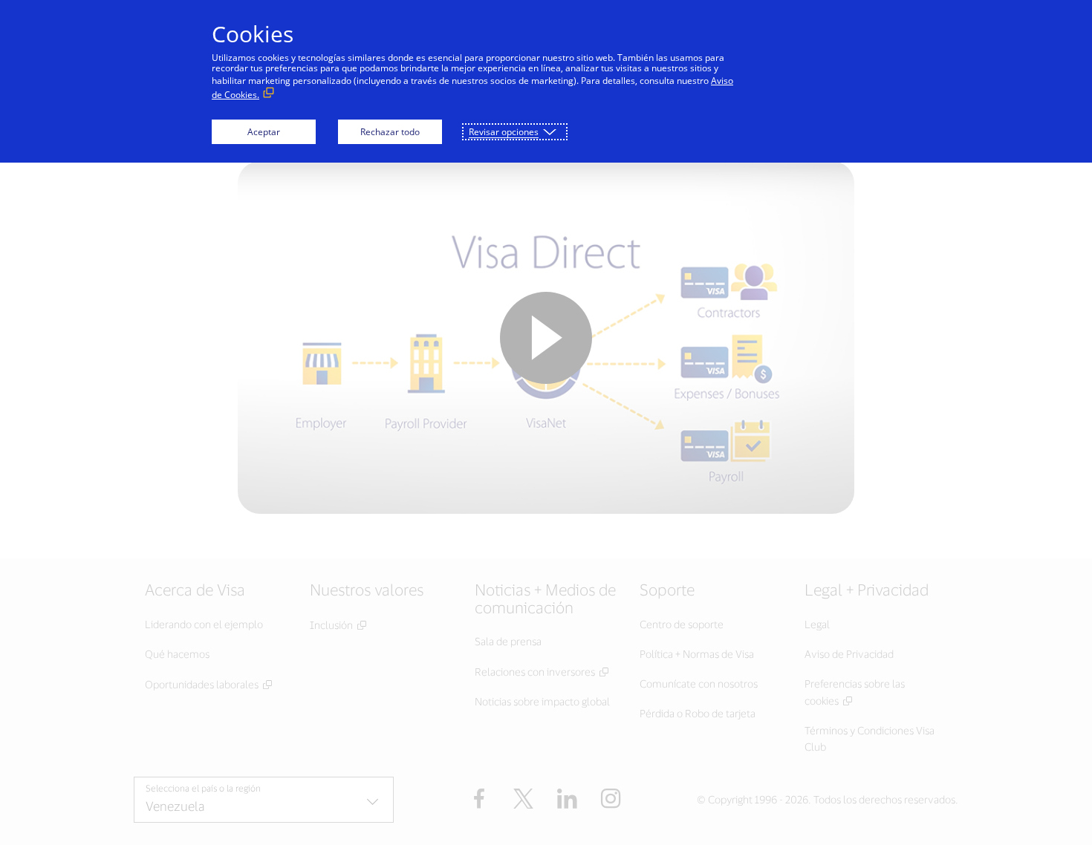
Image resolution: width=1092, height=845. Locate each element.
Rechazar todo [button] (390, 131)
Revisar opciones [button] (504, 131)
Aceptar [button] (263, 131)
